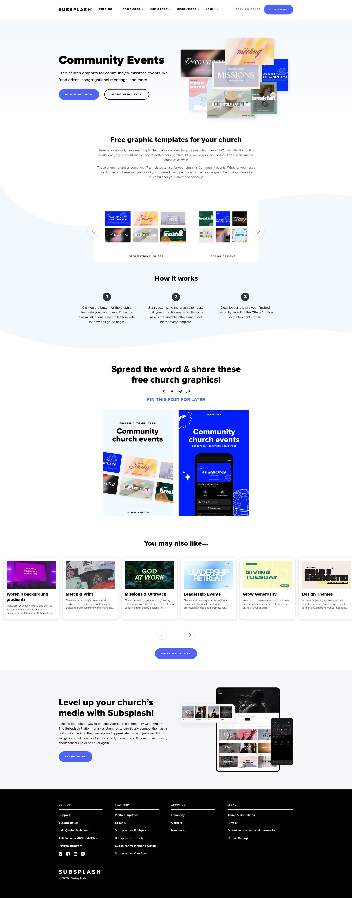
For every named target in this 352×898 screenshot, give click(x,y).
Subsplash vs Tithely (129, 838)
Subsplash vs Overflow (131, 853)
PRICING (106, 9)
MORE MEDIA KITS (126, 94)
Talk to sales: (78, 838)
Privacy (233, 822)
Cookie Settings (238, 838)
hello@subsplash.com (74, 830)
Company (178, 815)
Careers (176, 822)
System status (68, 822)
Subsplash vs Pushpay (130, 830)
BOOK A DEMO (279, 9)
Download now (79, 94)
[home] (75, 9)
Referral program (70, 845)
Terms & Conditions (241, 815)
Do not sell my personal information (252, 830)
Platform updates (126, 815)
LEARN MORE (75, 756)
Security (120, 822)
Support (64, 815)
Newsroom (178, 830)
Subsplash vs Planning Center (135, 845)
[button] (133, 9)
